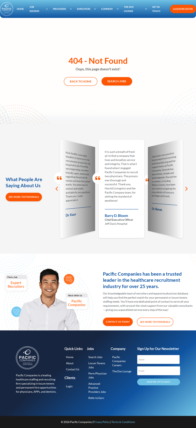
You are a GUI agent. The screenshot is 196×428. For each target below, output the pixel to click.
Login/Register (183, 8)
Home (20, 8)
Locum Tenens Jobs (96, 365)
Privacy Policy (101, 422)
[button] (56, 189)
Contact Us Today (118, 321)
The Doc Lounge (121, 371)
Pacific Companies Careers (119, 361)
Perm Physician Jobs (97, 375)
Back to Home (80, 81)
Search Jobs (116, 81)
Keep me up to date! (159, 381)
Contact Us (72, 369)
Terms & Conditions (123, 422)
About (70, 363)
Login (69, 386)
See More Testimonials (24, 196)
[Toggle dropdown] (46, 9)
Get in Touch (156, 9)
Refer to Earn (96, 398)
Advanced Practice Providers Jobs (97, 387)
